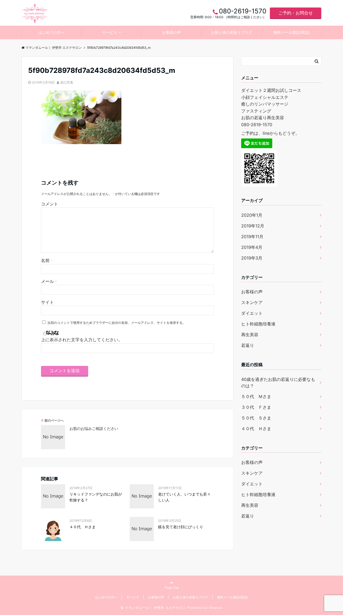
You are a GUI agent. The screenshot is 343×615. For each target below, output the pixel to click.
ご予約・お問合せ (295, 13)
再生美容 (249, 334)
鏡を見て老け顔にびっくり (180, 526)
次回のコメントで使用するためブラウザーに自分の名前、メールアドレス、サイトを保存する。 (116, 323)
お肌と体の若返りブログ (231, 32)
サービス (109, 32)
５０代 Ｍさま (256, 396)
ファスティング (256, 111)
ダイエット (252, 313)
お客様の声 (171, 32)
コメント (49, 204)
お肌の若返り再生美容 (262, 117)
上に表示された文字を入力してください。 (81, 339)
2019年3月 (251, 258)
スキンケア (252, 302)
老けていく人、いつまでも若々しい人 (184, 497)
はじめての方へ (51, 32)
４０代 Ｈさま (82, 526)
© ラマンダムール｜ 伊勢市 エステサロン (153, 608)
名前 (47, 260)
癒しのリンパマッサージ (264, 104)
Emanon (216, 608)
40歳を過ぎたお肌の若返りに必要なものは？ (278, 382)
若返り (247, 345)
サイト (47, 302)
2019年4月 (251, 247)
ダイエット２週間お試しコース (271, 90)
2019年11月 (252, 236)
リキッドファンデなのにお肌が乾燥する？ (95, 497)
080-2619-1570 (256, 124)
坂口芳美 (66, 82)
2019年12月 (252, 225)
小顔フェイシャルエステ (264, 97)
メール (49, 281)
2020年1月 (251, 215)
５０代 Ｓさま (256, 418)
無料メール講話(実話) (291, 32)
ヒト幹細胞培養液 (258, 324)
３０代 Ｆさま (256, 407)
